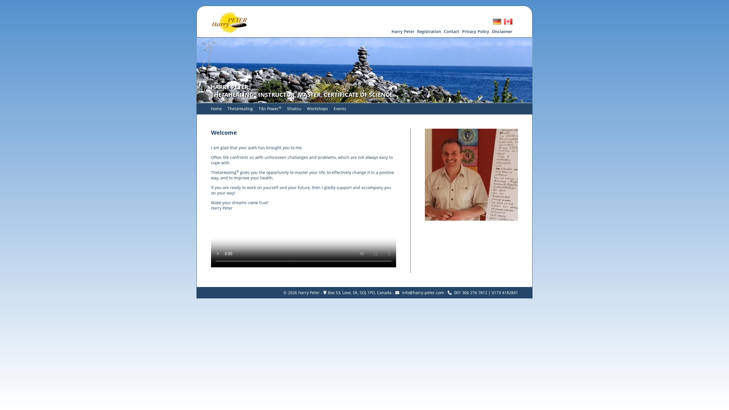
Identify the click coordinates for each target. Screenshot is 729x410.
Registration (429, 31)
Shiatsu (294, 108)
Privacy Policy (475, 31)
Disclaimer (502, 31)
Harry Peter (403, 31)
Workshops (317, 108)
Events (340, 108)
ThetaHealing (240, 108)
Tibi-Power (270, 108)
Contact (451, 31)
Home (216, 108)
